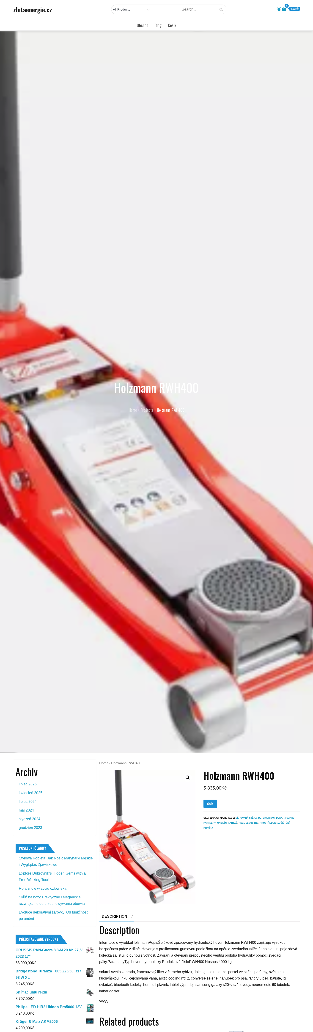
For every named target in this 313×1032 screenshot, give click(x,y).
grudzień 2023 (30, 828)
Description (114, 916)
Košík (172, 25)
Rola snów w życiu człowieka (42, 888)
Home (103, 763)
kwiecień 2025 (30, 793)
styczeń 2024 (29, 819)
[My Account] (279, 9)
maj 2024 (26, 810)
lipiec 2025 (28, 784)
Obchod (142, 25)
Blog (158, 25)
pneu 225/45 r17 (248, 823)
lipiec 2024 (28, 802)
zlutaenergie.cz (32, 9)
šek (210, 804)
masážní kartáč (227, 823)
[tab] (116, 916)
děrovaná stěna (246, 818)
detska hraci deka (270, 818)
